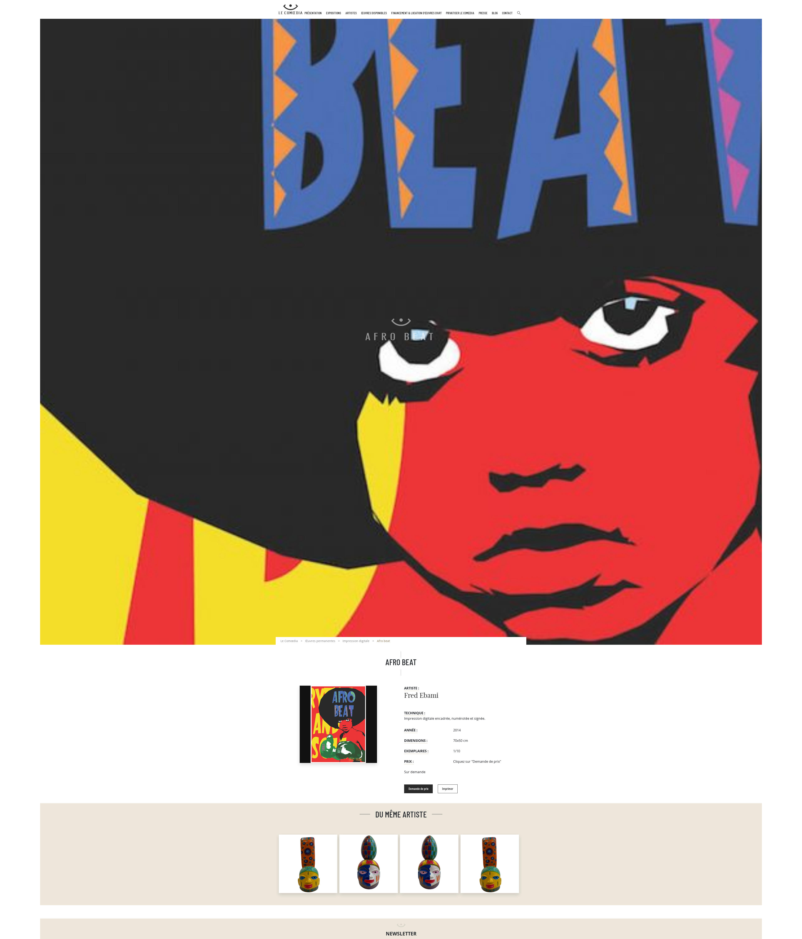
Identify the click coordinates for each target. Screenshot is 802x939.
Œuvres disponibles (374, 13)
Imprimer (447, 789)
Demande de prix (418, 789)
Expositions (333, 13)
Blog (495, 13)
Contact (507, 13)
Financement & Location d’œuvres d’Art (416, 13)
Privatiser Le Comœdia (460, 13)
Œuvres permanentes (320, 641)
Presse (483, 13)
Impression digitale (356, 641)
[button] (519, 15)
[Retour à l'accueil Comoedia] (290, 9)
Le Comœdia (289, 641)
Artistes (351, 13)
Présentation (313, 13)
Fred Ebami (421, 695)
